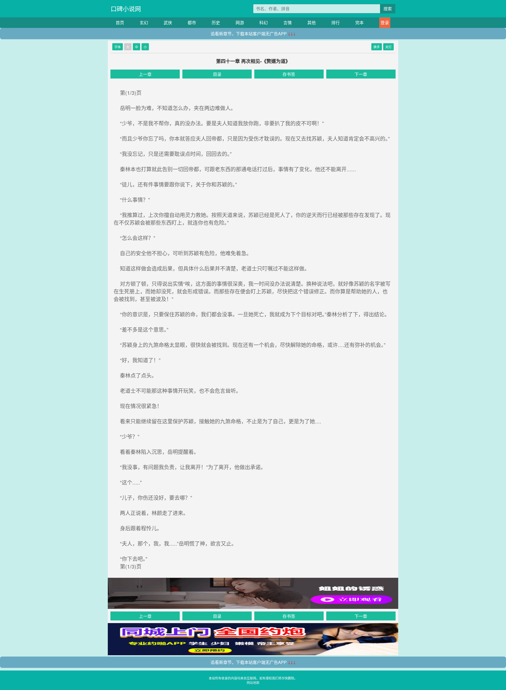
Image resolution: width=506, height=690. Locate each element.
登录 (385, 22)
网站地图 (253, 682)
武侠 (168, 22)
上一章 (145, 74)
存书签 (289, 74)
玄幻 (144, 22)
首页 (120, 22)
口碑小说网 (126, 8)
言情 (287, 22)
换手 (376, 47)
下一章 (360, 74)
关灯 (388, 47)
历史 (216, 22)
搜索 (387, 9)
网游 (240, 22)
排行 (335, 22)
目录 (217, 74)
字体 (117, 47)
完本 (359, 22)
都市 (192, 22)
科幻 (263, 22)
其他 (311, 22)
